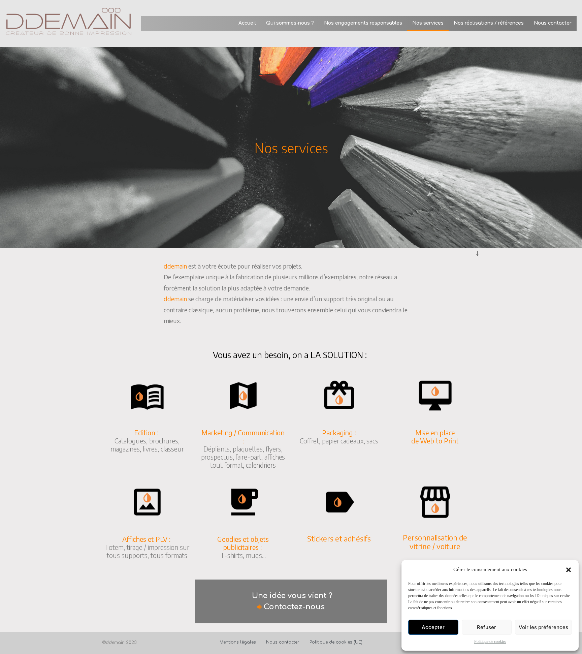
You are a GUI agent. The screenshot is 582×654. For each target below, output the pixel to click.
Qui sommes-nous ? (290, 23)
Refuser (486, 627)
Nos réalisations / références (489, 23)
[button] (568, 569)
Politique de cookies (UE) (336, 642)
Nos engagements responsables (363, 23)
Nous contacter (553, 23)
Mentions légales (238, 642)
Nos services (428, 23)
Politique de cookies (490, 641)
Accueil (247, 23)
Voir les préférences (543, 627)
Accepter (433, 627)
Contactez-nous (294, 607)
